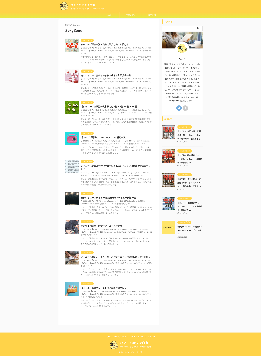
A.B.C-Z (98, 48)
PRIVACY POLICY (121, 337)
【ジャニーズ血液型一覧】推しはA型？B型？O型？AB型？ (110, 106)
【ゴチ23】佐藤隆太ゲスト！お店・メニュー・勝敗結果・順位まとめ (189, 206)
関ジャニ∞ (85, 84)
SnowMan (107, 51)
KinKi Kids (137, 48)
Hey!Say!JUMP (108, 48)
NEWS (83, 51)
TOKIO (114, 113)
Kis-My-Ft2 (146, 48)
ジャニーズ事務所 (141, 51)
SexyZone (90, 51)
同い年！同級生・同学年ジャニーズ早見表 (101, 225)
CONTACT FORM (137, 337)
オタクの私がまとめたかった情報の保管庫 (135, 347)
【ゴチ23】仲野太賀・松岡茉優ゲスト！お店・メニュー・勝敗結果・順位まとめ (189, 135)
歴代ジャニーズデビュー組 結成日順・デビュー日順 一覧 (108, 197)
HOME (108, 15)
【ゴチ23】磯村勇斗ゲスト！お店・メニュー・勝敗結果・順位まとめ (189, 159)
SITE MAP (152, 15)
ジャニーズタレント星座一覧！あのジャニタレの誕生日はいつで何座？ (115, 256)
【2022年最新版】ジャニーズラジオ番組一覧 (103, 137)
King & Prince (127, 48)
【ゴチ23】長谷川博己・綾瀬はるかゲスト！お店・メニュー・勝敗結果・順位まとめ (189, 182)
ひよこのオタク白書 (83, 5)
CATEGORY (130, 15)
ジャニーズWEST (127, 51)
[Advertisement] (182, 285)
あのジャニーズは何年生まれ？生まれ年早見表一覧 (106, 75)
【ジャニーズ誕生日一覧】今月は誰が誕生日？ (104, 287)
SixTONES (99, 51)
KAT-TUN (118, 48)
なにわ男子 (116, 51)
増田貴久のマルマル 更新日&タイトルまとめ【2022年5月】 (189, 230)
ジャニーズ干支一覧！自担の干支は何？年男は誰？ (106, 44)
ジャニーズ (125, 232)
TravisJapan (94, 204)
